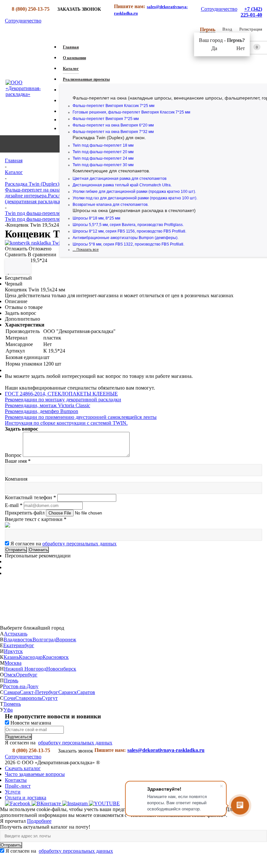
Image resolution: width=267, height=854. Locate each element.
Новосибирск (61, 669)
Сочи (9, 698)
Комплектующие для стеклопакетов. (111, 170)
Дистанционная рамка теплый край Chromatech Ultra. (122, 185)
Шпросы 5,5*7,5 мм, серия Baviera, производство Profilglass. (128, 224)
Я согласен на (63, 543)
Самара (12, 692)
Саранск (67, 692)
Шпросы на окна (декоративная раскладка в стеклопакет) (134, 210)
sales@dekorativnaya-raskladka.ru (165, 750)
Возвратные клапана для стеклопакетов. (110, 204)
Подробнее (39, 821)
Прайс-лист (18, 786)
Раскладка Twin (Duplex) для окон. (109, 137)
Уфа (8, 710)
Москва (13, 663)
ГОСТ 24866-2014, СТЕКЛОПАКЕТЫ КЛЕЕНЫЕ (61, 393)
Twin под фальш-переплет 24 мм (103, 158)
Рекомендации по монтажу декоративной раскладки (63, 399)
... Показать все (86, 249)
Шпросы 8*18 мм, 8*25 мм (96, 218)
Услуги (13, 791)
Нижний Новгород (25, 669)
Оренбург (26, 674)
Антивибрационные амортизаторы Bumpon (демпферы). (125, 237)
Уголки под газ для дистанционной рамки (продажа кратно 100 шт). (135, 198)
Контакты (16, 780)
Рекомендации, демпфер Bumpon (41, 411)
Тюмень (12, 704)
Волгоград (44, 639)
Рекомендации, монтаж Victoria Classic (47, 405)
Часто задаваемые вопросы (35, 774)
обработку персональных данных (79, 543)
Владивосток (18, 639)
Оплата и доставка (25, 797)
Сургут (50, 698)
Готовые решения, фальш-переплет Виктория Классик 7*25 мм (131, 112)
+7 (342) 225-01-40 (251, 12)
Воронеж (66, 639)
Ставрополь (28, 698)
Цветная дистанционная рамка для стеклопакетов (119, 178)
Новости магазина (30, 723)
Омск (10, 674)
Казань (11, 657)
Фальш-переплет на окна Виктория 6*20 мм (113, 125)
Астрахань (15, 633)
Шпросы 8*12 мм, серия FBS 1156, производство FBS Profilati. (129, 231)
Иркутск (13, 651)
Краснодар (31, 657)
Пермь (11, 680)
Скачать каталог (23, 768)
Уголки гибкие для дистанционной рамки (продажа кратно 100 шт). (134, 191)
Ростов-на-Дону (20, 686)
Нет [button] (240, 48)
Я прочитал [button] (13, 821)
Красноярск (56, 657)
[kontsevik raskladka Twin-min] (38, 243)
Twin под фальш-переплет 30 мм (103, 165)
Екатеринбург (18, 645)
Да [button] (214, 48)
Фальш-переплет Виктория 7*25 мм (106, 118)
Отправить (11, 845)
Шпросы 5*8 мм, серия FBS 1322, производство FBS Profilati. (128, 244)
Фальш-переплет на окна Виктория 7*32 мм (113, 131)
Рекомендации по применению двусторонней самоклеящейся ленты (81, 417)
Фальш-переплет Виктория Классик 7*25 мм (113, 105)
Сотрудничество (219, 9)
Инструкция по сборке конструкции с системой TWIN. (66, 423)
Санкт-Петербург (39, 692)
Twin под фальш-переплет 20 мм (103, 152)
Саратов (86, 692)
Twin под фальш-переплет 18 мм (103, 145)
